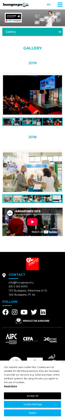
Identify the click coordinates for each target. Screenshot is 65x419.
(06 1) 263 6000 (18, 286)
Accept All (32, 395)
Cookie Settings (33, 404)
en (48, 4)
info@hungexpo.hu (21, 282)
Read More (10, 386)
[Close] (63, 362)
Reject (32, 412)
